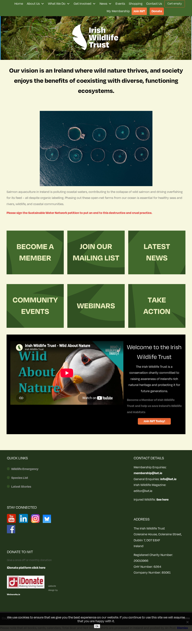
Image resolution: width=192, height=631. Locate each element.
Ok (97, 626)
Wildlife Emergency (24, 469)
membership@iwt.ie (148, 473)
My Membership (118, 11)
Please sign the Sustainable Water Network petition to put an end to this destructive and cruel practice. (79, 213)
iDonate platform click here (26, 568)
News (103, 4)
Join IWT (139, 11)
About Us (33, 4)
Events (120, 4)
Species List (19, 478)
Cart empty (174, 4)
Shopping (135, 4)
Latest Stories (21, 486)
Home (18, 4)
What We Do (56, 4)
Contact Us (154, 4)
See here (162, 499)
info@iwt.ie (168, 479)
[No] (187, 622)
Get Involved (82, 4)
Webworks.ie (13, 594)
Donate (157, 11)
